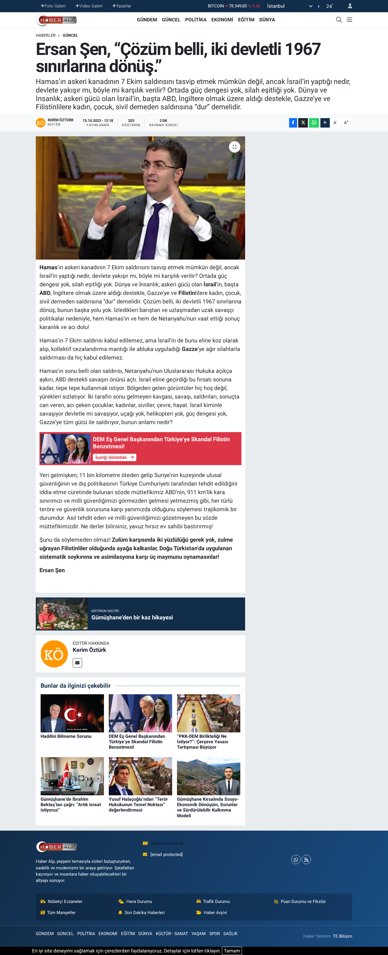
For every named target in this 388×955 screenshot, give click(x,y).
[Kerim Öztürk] (54, 653)
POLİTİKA (195, 19)
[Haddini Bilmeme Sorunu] (72, 713)
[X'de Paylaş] (303, 123)
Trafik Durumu (216, 901)
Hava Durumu (139, 901)
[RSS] (306, 859)
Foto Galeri (55, 6)
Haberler (46, 35)
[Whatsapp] (296, 859)
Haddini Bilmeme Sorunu (66, 736)
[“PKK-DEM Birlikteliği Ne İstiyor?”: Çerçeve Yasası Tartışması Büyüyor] (208, 713)
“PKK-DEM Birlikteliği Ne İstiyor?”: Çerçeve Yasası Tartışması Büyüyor (202, 742)
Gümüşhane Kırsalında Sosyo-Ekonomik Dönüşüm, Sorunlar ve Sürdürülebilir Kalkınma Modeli (208, 807)
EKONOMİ (222, 19)
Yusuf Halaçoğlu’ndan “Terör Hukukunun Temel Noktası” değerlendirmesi (138, 804)
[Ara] (339, 20)
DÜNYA (267, 19)
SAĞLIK (230, 933)
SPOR (214, 933)
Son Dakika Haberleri (145, 912)
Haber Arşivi (215, 912)
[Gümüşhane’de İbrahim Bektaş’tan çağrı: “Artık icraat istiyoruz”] (72, 776)
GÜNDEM (147, 19)
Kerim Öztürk (89, 649)
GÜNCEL (171, 19)
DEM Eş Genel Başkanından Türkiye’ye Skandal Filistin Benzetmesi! (137, 742)
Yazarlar (123, 6)
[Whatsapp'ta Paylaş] (314, 123)
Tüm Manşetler (61, 912)
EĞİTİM (246, 19)
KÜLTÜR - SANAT (172, 933)
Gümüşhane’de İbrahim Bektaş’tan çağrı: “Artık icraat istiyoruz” (71, 804)
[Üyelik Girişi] (347, 6)
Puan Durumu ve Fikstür (303, 901)
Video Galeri (91, 6)
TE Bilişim (342, 936)
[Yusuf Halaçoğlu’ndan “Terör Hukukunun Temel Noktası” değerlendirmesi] (140, 776)
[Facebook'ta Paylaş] (293, 123)
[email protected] (167, 843)
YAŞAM (198, 933)
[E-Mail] (77, 663)
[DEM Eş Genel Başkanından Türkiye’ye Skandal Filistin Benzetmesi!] (140, 713)
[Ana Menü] (349, 20)
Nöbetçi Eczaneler (65, 901)
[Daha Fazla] (325, 123)
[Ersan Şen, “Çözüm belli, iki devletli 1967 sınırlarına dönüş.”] (140, 197)
